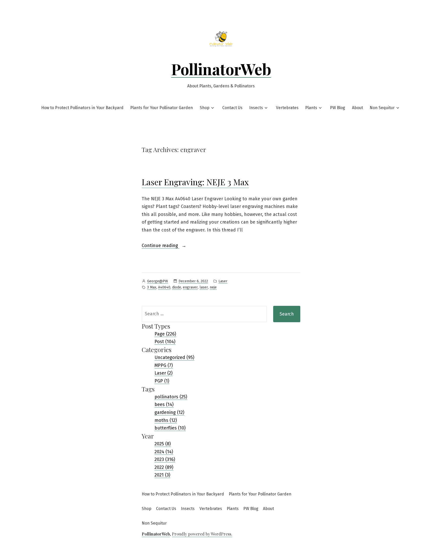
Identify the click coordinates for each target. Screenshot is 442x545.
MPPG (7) (163, 365)
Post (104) (164, 341)
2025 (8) (162, 444)
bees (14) (164, 404)
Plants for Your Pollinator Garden (161, 107)
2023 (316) (164, 459)
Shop (204, 107)
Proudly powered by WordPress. (202, 534)
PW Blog (337, 107)
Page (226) (165, 334)
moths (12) (165, 420)
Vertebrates (287, 107)
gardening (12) (169, 412)
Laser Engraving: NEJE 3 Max (195, 181)
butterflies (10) (170, 428)
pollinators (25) (170, 397)
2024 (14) (163, 452)
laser (204, 287)
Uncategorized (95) (174, 357)
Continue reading (164, 246)
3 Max (151, 287)
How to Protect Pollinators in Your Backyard (82, 107)
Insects (256, 107)
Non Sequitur (382, 107)
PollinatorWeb (221, 69)
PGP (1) (161, 381)
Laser (222, 281)
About (357, 107)
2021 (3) (162, 475)
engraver (190, 287)
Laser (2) (163, 373)
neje (213, 287)
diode (176, 287)
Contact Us (232, 107)
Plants (311, 107)
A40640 (164, 287)
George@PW (157, 281)
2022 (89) (163, 467)
